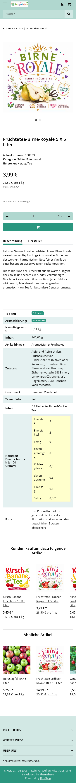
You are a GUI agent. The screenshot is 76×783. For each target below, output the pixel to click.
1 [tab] (36, 120)
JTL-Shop (45, 778)
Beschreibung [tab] (12, 241)
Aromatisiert (39, 320)
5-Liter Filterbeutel (29, 159)
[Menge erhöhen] (69, 216)
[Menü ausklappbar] (5, 2)
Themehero (47, 774)
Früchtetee (38, 313)
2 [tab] (40, 120)
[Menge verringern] (7, 216)
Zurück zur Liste (14, 28)
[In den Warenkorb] (6, 40)
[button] (62, 4)
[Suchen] (69, 14)
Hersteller (35, 241)
